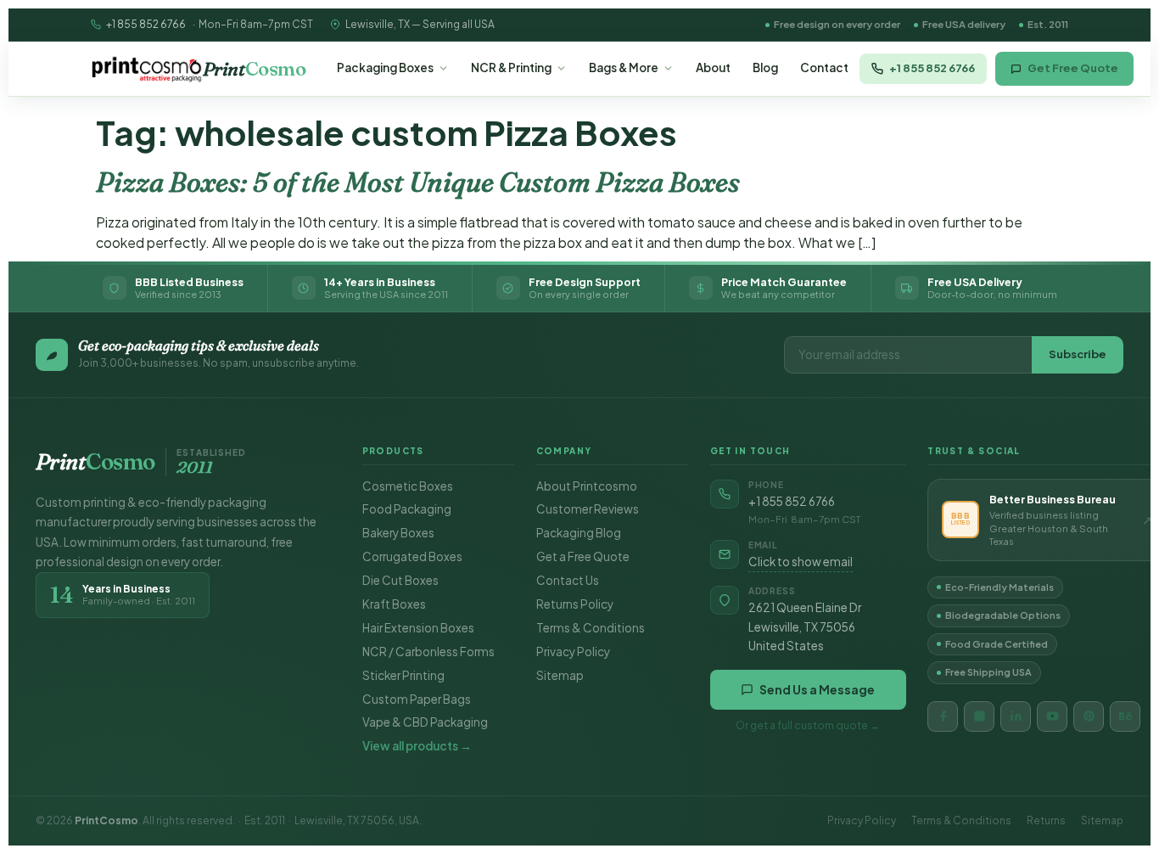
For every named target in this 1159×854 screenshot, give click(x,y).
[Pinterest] (1088, 716)
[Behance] (1125, 716)
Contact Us (567, 580)
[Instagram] (979, 716)
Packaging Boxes (385, 67)
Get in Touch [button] (750, 451)
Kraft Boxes (394, 604)
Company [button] (564, 451)
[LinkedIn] (1015, 716)
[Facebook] (942, 716)
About (713, 67)
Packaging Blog (578, 532)
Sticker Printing (403, 675)
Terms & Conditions (590, 628)
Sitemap (560, 675)
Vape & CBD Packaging (425, 722)
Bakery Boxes (398, 532)
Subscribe (1077, 354)
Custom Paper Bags (416, 699)
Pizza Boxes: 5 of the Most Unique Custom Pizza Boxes (418, 182)
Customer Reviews (587, 509)
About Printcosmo (586, 486)
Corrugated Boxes (412, 556)
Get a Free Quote (583, 556)
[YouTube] (1052, 716)
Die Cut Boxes (400, 580)
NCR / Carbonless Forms (428, 651)
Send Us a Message (817, 689)
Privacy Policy (573, 651)
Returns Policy (574, 604)
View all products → (417, 746)
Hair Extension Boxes (418, 628)
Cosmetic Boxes (407, 486)
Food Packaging (406, 509)
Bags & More (623, 67)
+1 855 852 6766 (146, 24)
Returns (1046, 820)
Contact (824, 67)
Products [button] (393, 451)
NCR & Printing (511, 67)
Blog (765, 67)
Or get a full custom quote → (808, 725)
